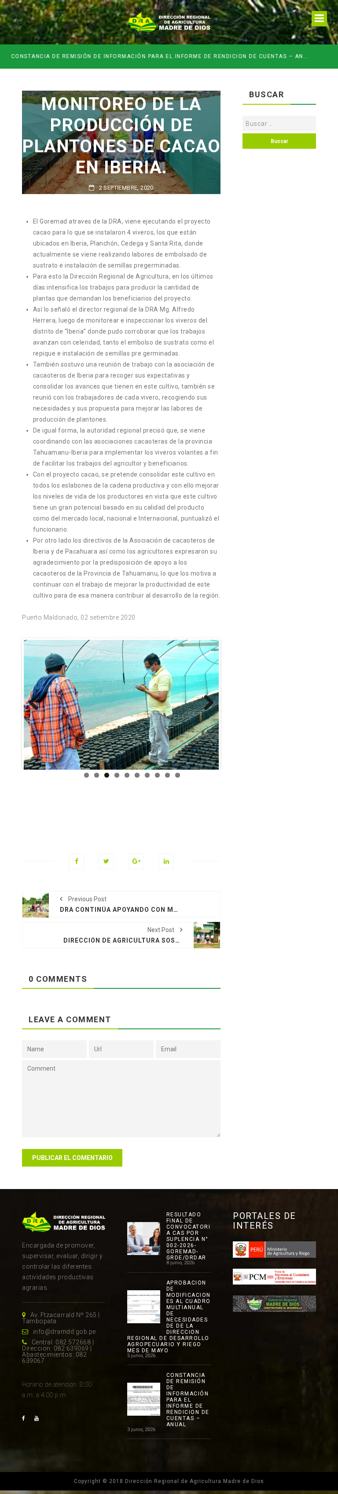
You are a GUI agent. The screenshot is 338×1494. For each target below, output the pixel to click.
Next (205, 703)
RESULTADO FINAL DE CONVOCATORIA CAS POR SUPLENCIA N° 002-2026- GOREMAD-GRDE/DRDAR (188, 1236)
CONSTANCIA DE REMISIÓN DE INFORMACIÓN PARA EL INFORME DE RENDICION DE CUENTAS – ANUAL (161, 56)
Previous (37, 703)
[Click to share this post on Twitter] (106, 861)
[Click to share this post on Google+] (136, 861)
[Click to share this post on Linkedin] (166, 861)
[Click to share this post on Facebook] (76, 861)
